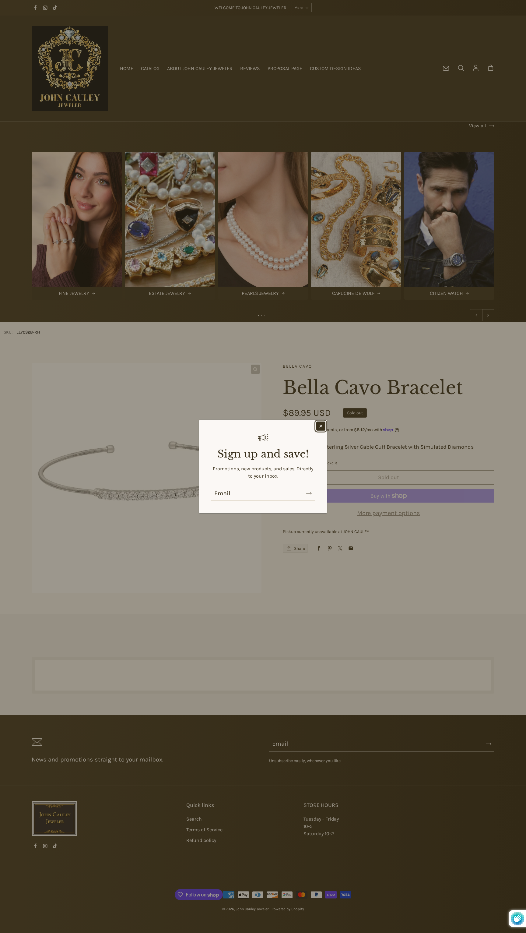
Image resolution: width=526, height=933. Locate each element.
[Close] (320, 425)
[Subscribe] (309, 493)
